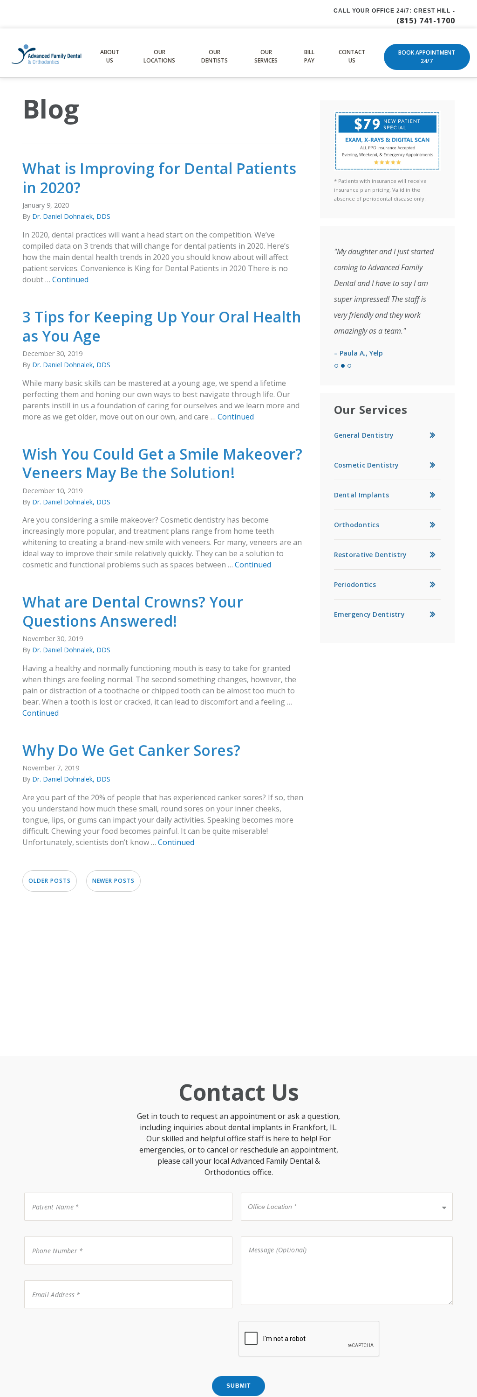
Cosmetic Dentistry (366, 465)
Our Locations (159, 56)
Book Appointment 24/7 (426, 57)
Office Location (269, 1192)
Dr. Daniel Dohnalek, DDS (71, 216)
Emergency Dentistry (369, 614)
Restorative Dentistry (370, 554)
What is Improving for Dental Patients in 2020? (159, 177)
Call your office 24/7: (392, 10)
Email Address (50, 1280)
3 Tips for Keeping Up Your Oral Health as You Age (161, 326)
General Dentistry (364, 435)
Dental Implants (361, 494)
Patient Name (49, 1192)
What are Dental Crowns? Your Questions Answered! (132, 611)
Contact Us (352, 56)
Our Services (266, 56)
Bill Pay (309, 56)
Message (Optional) (271, 1236)
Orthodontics (356, 524)
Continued (70, 279)
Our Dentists (214, 56)
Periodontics (355, 584)
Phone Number (52, 1236)
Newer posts (113, 881)
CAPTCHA (41, 1320)
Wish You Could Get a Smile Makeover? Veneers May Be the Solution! (162, 463)
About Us (109, 56)
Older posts (49, 881)
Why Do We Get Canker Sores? (131, 750)
